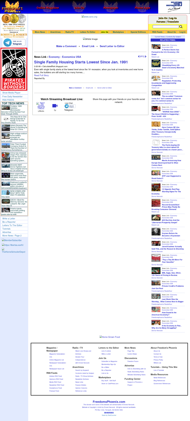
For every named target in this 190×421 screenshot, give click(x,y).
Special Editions (138, 32)
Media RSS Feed (55, 382)
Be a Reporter (9, 221)
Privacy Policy (158, 360)
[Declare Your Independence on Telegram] (14, 42)
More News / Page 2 (12, 235)
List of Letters (106, 351)
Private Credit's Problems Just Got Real (168, 287)
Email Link (88, 46)
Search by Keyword (82, 370)
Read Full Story (41, 75)
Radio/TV (69, 32)
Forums (160, 21)
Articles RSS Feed (55, 376)
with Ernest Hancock (82, 363)
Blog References (159, 381)
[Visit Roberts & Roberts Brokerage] (13, 18)
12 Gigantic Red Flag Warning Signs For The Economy (166, 191)
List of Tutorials (159, 370)
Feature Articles (80, 385)
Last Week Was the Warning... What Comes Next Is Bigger (168, 300)
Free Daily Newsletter (12, 96)
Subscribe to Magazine (109, 361)
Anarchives (55, 32)
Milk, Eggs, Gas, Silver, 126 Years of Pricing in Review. (166, 273)
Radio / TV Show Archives (84, 376)
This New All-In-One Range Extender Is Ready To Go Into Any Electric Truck (13, 119)
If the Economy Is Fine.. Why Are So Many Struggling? (166, 326)
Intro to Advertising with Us (137, 369)
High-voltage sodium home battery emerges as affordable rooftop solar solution (14, 137)
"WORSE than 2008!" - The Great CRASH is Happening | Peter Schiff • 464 (166, 114)
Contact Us (157, 354)
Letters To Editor (87, 32)
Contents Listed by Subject (84, 373)
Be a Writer (105, 367)
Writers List (157, 363)
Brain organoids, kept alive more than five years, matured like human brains (14, 176)
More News (40, 32)
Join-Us (163, 18)
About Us (171, 32)
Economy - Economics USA (65, 56)
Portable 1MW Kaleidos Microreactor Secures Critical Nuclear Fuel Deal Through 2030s (13, 110)
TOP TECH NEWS (13, 103)
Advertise (6, 232)
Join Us (104, 32)
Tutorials (6, 228)
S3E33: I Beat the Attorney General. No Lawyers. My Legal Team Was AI (14, 202)
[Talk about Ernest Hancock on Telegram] (68, 106)
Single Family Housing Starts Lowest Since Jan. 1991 (81, 62)
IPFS (142, 56)
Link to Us (105, 373)
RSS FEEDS (8, 99)
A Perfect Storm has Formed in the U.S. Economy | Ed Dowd (165, 52)
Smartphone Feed (55, 388)
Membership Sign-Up (109, 364)
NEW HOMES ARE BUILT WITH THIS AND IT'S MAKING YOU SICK (13, 194)
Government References (162, 383)
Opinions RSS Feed (56, 379)
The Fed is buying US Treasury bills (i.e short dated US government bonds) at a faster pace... (167, 147)
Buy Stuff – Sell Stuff (109, 381)
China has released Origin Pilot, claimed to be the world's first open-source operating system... (18, 156)
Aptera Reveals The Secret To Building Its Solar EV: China (18, 127)
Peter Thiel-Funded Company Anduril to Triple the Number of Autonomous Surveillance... (14, 147)
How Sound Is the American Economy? (164, 313)
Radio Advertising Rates (136, 372)
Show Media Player (11, 92)
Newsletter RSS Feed (56, 385)
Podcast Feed (54, 391)
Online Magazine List (56, 360)
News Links (79, 382)
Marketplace (118, 32)
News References (160, 378)
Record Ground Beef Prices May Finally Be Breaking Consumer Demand (166, 207)
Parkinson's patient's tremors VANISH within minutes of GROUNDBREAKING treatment (14, 185)
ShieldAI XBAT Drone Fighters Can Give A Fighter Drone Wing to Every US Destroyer (14, 167)
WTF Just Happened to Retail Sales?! (166, 177)
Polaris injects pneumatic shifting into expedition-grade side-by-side (13, 211)
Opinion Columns (81, 388)
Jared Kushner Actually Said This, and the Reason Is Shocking (168, 247)
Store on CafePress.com (110, 383)
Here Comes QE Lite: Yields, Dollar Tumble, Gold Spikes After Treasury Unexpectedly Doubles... (166, 130)
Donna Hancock (157, 152)
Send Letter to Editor (112, 46)
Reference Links (81, 391)
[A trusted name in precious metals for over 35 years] (13, 34)
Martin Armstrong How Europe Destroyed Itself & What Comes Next (166, 162)
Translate (173, 21)
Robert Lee (155, 57)
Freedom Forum (133, 361)
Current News (160, 36)
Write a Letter (8, 218)
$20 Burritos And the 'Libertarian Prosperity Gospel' (165, 221)
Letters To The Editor (12, 225)
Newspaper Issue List (56, 369)
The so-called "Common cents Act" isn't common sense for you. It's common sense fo (167, 98)
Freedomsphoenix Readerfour (162, 103)
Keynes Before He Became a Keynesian (171, 234)
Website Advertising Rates (136, 375)
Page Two (131, 351)
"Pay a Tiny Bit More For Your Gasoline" (172, 260)
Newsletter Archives (82, 379)
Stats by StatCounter (109, 415)
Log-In (173, 18)
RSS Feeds (157, 32)
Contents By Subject (173, 36)
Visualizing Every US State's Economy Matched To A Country (168, 67)
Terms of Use (158, 357)
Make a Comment (66, 46)
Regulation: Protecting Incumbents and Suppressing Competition (166, 83)
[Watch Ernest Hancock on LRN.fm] (41, 105)
